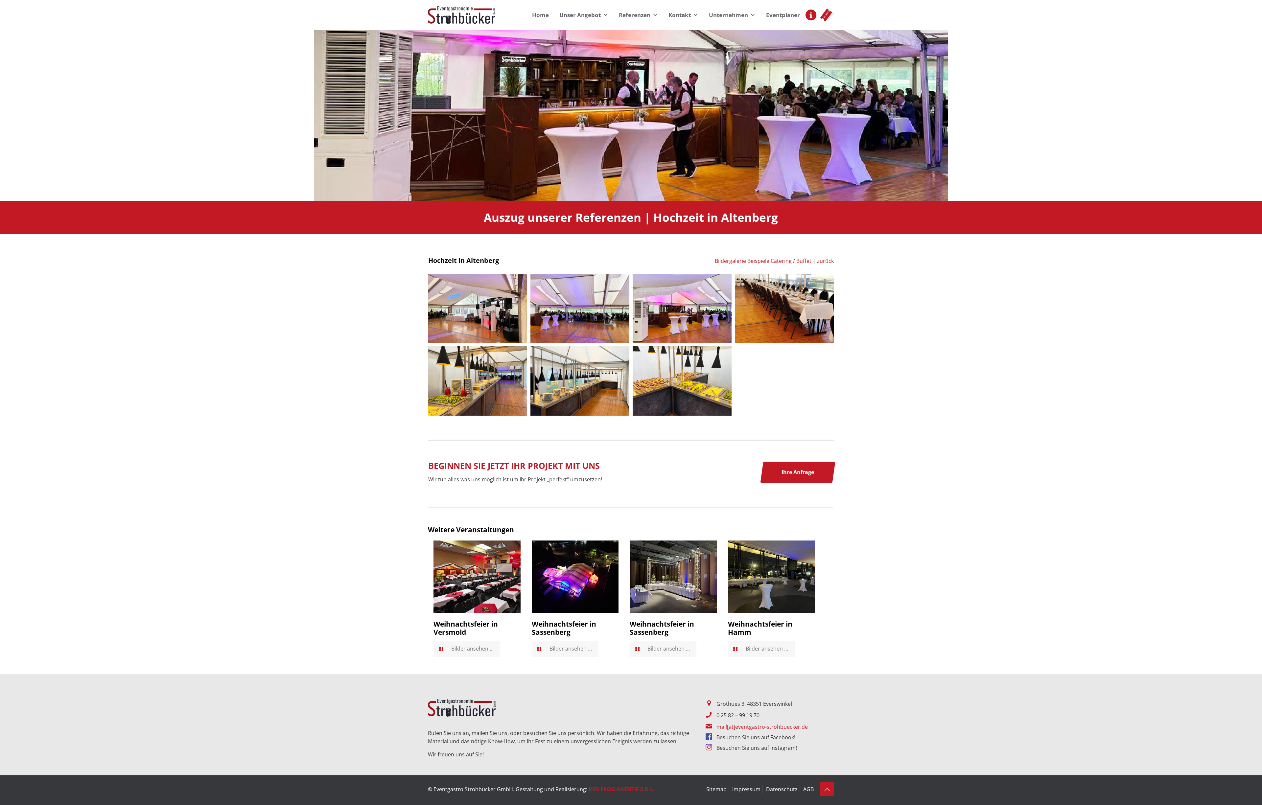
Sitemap (716, 789)
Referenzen (634, 15)
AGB (808, 789)
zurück (825, 260)
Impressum (746, 789)
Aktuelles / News (811, 15)
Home (540, 15)
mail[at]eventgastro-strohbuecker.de (762, 726)
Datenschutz (782, 789)
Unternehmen (728, 15)
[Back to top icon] (827, 789)
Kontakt (679, 15)
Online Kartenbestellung (827, 14)
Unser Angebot (580, 15)
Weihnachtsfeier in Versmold (465, 628)
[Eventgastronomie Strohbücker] (461, 15)
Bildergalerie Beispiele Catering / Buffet (763, 260)
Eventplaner (783, 15)
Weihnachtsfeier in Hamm (760, 628)
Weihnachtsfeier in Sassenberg (564, 628)
